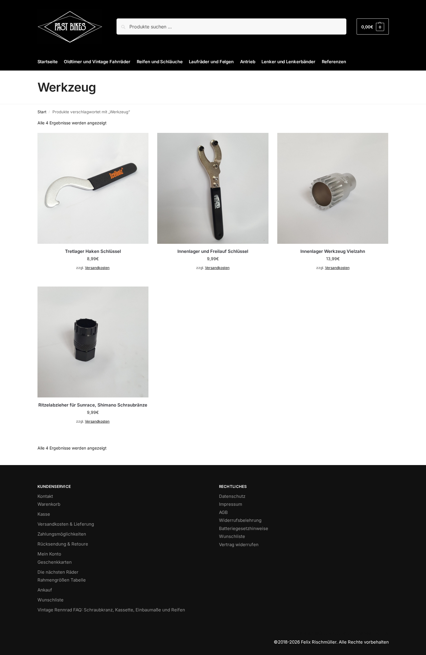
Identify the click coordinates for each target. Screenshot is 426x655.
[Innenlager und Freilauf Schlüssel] (212, 188)
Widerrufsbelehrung (240, 520)
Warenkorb (48, 504)
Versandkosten (97, 267)
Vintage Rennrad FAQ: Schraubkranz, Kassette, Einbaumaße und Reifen (111, 610)
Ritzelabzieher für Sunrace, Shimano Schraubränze (92, 405)
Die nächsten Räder (57, 572)
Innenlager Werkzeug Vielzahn (332, 251)
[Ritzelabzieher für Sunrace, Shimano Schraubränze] (93, 342)
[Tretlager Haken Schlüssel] (93, 188)
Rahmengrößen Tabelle (61, 580)
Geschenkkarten (54, 562)
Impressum (230, 504)
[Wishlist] (139, 141)
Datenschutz (232, 496)
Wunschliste (50, 600)
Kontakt (45, 496)
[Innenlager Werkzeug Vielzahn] (333, 188)
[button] (373, 26)
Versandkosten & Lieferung (65, 524)
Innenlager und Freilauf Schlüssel (212, 251)
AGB (223, 512)
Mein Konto (49, 554)
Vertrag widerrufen (239, 544)
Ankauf (44, 590)
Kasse (43, 514)
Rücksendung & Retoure (62, 544)
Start (41, 111)
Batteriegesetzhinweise (243, 528)
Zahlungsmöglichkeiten (61, 534)
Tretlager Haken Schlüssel (93, 251)
